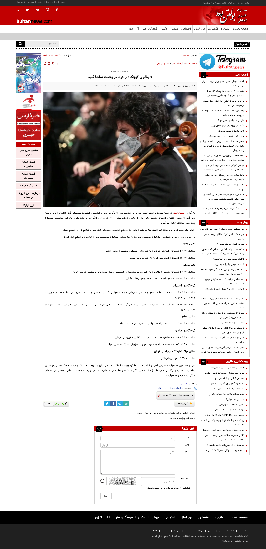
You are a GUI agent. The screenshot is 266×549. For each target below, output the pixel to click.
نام (188, 438)
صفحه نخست (240, 29)
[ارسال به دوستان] (48, 63)
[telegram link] (120, 403)
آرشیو (220, 531)
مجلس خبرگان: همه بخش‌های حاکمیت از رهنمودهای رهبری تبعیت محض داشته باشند (224, 168)
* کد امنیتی (184, 478)
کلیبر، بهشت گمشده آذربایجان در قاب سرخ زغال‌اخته (224, 340)
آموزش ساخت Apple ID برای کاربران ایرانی (224, 415)
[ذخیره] (52, 63)
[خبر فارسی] (28, 117)
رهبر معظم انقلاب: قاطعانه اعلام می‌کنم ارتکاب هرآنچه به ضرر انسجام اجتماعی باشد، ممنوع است (222, 303)
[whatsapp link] (126, 403)
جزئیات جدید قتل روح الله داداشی (229, 410)
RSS (155, 531)
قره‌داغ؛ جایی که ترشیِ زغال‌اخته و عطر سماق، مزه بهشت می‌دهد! (223, 103)
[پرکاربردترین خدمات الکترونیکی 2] (28, 73)
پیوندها (40, 2)
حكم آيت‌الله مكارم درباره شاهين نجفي (226, 394)
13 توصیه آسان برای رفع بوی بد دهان (227, 383)
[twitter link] (107, 403)
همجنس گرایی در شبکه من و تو (229, 378)
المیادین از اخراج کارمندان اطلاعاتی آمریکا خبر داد (223, 291)
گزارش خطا (183, 403)
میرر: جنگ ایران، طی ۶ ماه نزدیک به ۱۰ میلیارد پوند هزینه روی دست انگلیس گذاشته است (223, 211)
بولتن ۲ (225, 29)
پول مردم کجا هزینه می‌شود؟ (231, 120)
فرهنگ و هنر (177, 63)
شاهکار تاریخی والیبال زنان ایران (229, 264)
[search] (20, 44)
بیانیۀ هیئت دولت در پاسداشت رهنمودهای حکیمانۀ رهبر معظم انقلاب (224, 177)
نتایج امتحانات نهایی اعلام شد (231, 131)
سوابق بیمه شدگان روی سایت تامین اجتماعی (224, 373)
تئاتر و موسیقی (163, 63)
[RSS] (19, 10)
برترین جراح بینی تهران (29, 152)
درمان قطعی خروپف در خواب (29, 195)
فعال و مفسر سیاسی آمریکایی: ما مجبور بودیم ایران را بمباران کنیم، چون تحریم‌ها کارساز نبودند (222, 350)
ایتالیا (160, 388)
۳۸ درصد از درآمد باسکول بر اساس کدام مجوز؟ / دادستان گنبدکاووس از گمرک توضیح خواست (222, 252)
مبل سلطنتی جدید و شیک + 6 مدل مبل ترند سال (222, 229)
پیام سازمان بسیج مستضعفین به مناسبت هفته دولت (223, 187)
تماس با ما (60, 2)
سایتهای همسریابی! (235, 399)
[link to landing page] (230, 15)
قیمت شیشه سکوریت (28, 164)
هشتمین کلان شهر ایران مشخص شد (227, 368)
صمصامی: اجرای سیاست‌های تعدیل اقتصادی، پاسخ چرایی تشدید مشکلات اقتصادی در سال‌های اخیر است (223, 199)
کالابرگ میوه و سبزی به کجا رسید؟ (228, 259)
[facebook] (56, 10)
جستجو (211, 531)
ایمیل (187, 444)
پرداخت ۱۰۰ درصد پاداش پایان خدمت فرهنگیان (223, 430)
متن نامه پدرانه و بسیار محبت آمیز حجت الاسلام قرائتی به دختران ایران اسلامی (222, 272)
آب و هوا (21, 2)
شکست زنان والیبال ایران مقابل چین (227, 125)
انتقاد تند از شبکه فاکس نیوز (231, 323)
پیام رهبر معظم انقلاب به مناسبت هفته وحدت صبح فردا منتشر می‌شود (223, 113)
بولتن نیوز (179, 213)
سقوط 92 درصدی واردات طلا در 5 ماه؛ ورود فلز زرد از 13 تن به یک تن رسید (222, 315)
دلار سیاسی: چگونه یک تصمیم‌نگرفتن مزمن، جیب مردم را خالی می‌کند (224, 282)
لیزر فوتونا (28, 205)
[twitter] (27, 10)
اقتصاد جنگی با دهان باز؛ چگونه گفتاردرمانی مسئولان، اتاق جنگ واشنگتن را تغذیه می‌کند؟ (223, 93)
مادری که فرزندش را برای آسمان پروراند (226, 136)
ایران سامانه (227, 541)
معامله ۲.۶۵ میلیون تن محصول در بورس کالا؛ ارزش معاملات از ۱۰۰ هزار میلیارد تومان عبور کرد (222, 158)
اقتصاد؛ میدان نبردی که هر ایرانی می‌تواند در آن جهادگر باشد (223, 84)
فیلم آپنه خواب (28, 186)
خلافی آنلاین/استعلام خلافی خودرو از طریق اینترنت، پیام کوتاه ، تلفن (224, 438)
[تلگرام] (224, 62)
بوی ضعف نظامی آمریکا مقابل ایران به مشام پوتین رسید (224, 237)
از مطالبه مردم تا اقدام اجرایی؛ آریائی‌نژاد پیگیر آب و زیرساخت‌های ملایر (223, 330)
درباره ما (49, 2)
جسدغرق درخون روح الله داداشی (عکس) (225, 445)
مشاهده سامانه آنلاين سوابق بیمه (229, 389)
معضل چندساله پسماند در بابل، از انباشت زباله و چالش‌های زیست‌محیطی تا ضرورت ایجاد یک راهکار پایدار (222, 146)
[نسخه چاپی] (44, 63)
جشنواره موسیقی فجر (173, 388)
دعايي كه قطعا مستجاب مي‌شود (229, 404)
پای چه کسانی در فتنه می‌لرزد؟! (230, 244)
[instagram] (47, 10)
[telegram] (37, 9)
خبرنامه (31, 2)
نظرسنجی (189, 531)
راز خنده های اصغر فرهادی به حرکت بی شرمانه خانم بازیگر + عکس (222, 423)
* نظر (187, 451)
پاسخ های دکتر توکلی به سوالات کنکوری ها (224, 450)
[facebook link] (113, 403)
